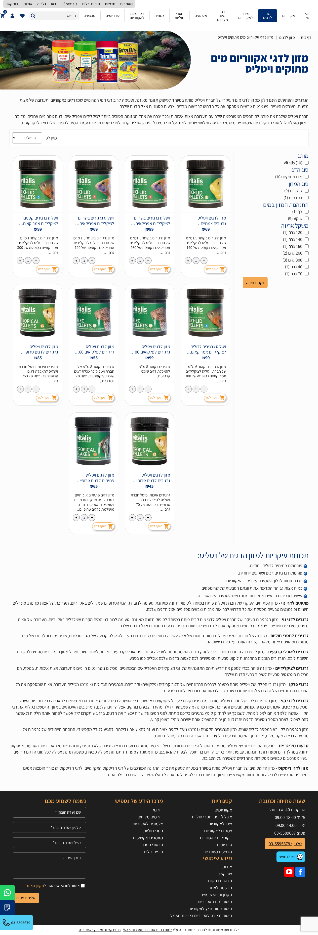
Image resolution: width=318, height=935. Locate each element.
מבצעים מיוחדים (218, 851)
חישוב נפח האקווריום (215, 901)
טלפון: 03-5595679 (285, 843)
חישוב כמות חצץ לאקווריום (210, 908)
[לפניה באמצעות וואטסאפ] (7, 892)
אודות (227, 867)
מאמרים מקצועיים (148, 838)
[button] (33, 15)
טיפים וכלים (153, 851)
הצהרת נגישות (220, 881)
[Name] (49, 812)
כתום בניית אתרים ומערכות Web (147, 930)
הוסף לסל (211, 269)
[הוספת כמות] (188, 260)
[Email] (49, 842)
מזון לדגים (287, 37)
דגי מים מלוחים (150, 817)
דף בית (306, 37)
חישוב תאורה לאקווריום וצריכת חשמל (201, 915)
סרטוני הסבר (152, 844)
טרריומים (224, 844)
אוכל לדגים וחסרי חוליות (212, 817)
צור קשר (225, 874)
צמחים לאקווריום (218, 831)
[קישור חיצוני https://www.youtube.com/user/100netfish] (289, 872)
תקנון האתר (35, 885)
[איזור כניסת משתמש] (12, 15)
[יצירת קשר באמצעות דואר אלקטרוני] (7, 907)
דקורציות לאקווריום (216, 838)
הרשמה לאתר (220, 887)
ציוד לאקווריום (220, 824)
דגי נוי (158, 810)
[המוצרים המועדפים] (22, 15)
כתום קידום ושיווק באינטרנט (100, 930)
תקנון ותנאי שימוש (217, 894)
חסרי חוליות (153, 831)
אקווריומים (223, 810)
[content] (49, 865)
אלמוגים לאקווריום (148, 824)
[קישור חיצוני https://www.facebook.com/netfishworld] (300, 872)
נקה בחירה (255, 282)
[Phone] (49, 827)
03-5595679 (20, 922)
